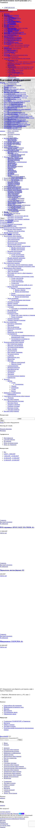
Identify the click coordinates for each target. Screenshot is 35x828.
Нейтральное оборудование (12, 48)
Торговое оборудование (11, 399)
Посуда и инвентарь (10, 84)
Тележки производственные (16, 320)
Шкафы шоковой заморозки (16, 258)
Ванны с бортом (20, 290)
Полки (13, 53)
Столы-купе (15, 75)
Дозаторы (10, 398)
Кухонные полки (12, 313)
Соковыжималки (12, 366)
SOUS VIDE (11, 204)
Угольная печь (12, 172)
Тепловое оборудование (11, 157)
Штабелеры (7, 145)
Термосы (10, 136)
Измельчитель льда (13, 357)
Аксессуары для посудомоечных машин (20, 264)
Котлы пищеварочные (14, 205)
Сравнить (7, 791)
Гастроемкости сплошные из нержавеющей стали (20, 339)
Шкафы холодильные (18, 208)
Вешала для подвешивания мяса (17, 55)
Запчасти (7, 379)
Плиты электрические (14, 129)
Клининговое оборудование (13, 229)
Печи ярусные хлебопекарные (17, 162)
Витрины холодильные (14, 224)
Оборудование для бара (11, 147)
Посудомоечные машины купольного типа (21, 266)
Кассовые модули (13, 221)
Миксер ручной (16, 364)
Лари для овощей (12, 271)
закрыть (2, 131)
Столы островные (17, 280)
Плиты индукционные (14, 190)
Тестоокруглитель (13, 175)
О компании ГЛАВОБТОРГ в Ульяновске (17, 721)
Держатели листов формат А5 (12, 570)
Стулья (13, 389)
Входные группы (12, 408)
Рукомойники (11, 77)
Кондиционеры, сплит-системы (17, 28)
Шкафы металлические (11, 212)
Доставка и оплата (9, 726)
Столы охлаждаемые (17, 198)
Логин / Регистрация (10, 793)
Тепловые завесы (12, 153)
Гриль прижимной (17, 177)
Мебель (9, 381)
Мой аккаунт (8, 710)
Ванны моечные (12, 286)
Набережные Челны (13, 64)
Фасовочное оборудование (12, 143)
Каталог (2, 82)
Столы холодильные (17, 254)
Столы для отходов (17, 70)
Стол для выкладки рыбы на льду (22, 68)
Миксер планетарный (18, 362)
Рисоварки (10, 132)
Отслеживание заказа (10, 712)
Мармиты (10, 222)
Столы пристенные (17, 73)
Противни (10, 325)
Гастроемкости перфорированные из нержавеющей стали (23, 336)
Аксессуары (15, 211)
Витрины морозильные (14, 259)
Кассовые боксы (12, 403)
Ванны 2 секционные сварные (21, 295)
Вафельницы (11, 185)
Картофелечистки (13, 369)
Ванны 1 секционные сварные (21, 288)
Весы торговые (12, 140)
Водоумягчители (12, 310)
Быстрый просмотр (6, 522)
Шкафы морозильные (18, 248)
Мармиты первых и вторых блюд (18, 189)
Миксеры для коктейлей (15, 345)
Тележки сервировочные (15, 270)
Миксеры (10, 360)
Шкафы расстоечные (14, 144)
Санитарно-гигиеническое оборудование (17, 396)
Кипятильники (12, 163)
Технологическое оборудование (14, 342)
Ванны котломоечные (22, 291)
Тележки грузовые (13, 302)
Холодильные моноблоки (15, 237)
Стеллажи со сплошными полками (22, 308)
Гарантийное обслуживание (13, 705)
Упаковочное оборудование (12, 141)
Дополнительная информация (9, 818)
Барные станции (12, 303)
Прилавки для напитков (15, 43)
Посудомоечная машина (15, 344)
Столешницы (19, 384)
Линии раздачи (8, 214)
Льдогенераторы (12, 241)
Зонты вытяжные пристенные (20, 58)
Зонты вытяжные (12, 57)
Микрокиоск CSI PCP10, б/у (11, 641)
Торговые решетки (13, 409)
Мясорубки (11, 359)
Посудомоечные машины (12, 263)
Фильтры (3, 430)
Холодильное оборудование (12, 236)
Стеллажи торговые (10, 226)
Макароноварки (12, 209)
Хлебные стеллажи (13, 406)
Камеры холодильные (14, 261)
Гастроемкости (12, 334)
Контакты (7, 723)
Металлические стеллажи (15, 401)
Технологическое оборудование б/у (15, 227)
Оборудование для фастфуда (16, 202)
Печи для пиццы (12, 197)
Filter (2, 420)
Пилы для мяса (12, 349)
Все (5, 452)
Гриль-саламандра (17, 180)
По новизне (7, 441)
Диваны (13, 386)
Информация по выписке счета (14, 707)
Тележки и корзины (13, 404)
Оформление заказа (10, 714)
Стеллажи (10, 307)
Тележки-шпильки (13, 82)
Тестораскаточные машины (16, 376)
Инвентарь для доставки (15, 332)
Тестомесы (10, 372)
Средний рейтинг (9, 439)
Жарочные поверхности (15, 158)
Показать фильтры (6, 429)
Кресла (13, 19)
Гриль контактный (17, 179)
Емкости (10, 330)
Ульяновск (10, 60)
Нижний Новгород (13, 72)
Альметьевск (11, 67)
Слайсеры (10, 355)
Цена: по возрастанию (11, 443)
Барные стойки (12, 148)
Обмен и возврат (9, 724)
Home (2, 422)
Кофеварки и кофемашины (12, 393)
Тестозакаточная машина (15, 347)
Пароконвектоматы (13, 184)
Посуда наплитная (13, 327)
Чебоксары (10, 69)
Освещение (14, 387)
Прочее (6, 212)
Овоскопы (10, 374)
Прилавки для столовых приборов (18, 45)
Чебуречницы (11, 170)
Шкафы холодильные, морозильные (18, 246)
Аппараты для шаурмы (14, 192)
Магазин (6, 709)
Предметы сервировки (14, 323)
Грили (9, 175)
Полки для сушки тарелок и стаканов (23, 62)
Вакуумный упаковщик (14, 352)
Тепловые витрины (13, 134)
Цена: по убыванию (10, 444)
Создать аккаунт (5, 812)
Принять (22, 818)
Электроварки (12, 199)
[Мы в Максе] (0, 4)
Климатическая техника (11, 26)
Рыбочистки (11, 377)
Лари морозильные (13, 239)
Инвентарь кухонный (14, 85)
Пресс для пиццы (13, 131)
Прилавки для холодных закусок (17, 46)
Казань (9, 62)
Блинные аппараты (13, 182)
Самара (9, 74)
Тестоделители (12, 350)
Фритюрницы (11, 167)
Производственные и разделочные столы (20, 67)
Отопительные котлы (14, 155)
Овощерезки (11, 371)
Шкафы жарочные (13, 200)
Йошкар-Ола (11, 71)
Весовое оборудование (11, 138)
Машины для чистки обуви (16, 231)
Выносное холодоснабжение (16, 243)
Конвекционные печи (14, 110)
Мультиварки (11, 165)
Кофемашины (11, 394)
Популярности (8, 438)
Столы (13, 382)
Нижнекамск (11, 66)
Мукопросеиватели (13, 367)
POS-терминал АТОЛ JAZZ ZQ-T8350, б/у (17, 527)
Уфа (8, 76)
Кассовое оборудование (11, 25)
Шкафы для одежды (13, 213)
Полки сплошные (16, 317)
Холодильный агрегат (14, 244)
